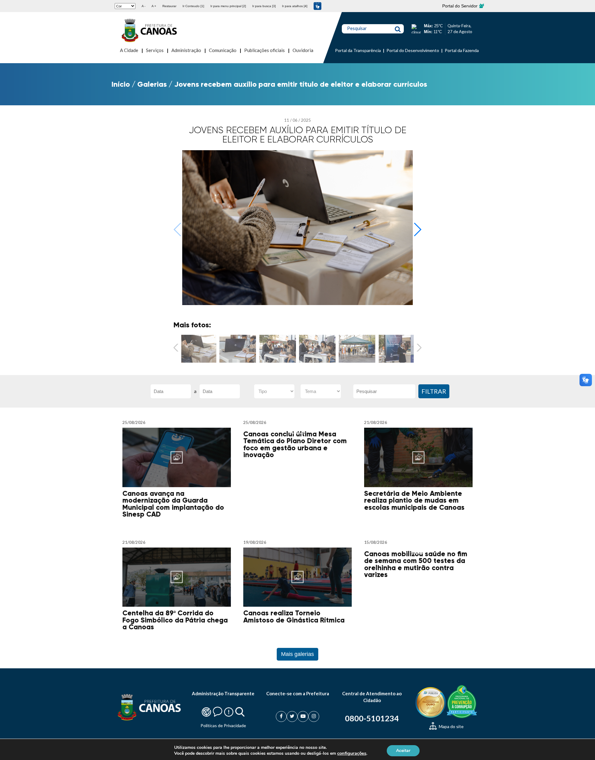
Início (121, 84)
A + (154, 6)
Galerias (152, 84)
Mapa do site (451, 726)
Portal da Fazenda (462, 50)
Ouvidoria (303, 50)
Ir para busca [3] (264, 6)
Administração (186, 50)
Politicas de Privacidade (223, 725)
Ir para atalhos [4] (294, 6)
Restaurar (169, 6)
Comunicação (222, 50)
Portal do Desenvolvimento (412, 50)
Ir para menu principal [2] (228, 6)
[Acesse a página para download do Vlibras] (317, 6)
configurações (351, 753)
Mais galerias (297, 654)
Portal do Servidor (460, 5)
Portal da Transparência (358, 50)
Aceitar (403, 750)
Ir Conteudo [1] (193, 6)
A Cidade (129, 50)
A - (143, 6)
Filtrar (433, 391)
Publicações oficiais (264, 50)
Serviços (155, 50)
